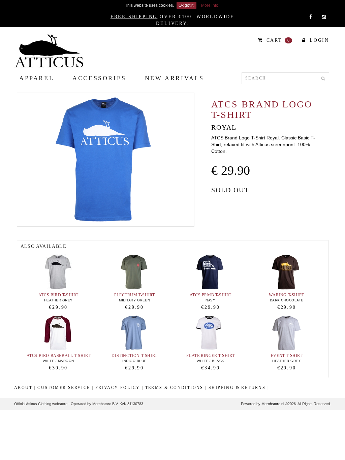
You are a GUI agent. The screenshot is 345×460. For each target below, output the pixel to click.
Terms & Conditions (174, 387)
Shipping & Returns (237, 387)
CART (277, 40)
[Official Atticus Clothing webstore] (48, 50)
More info (209, 5)
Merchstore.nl (272, 404)
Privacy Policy (117, 387)
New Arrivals (174, 78)
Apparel (36, 78)
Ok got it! (186, 5)
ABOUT (23, 387)
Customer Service (63, 387)
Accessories (99, 78)
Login (318, 40)
